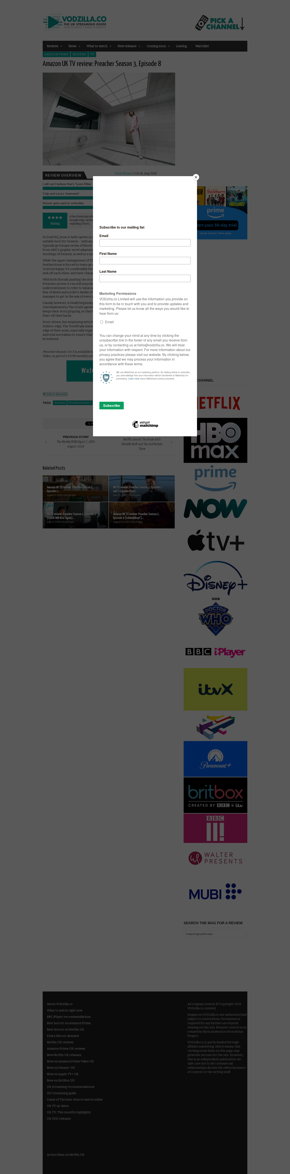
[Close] (196, 177)
